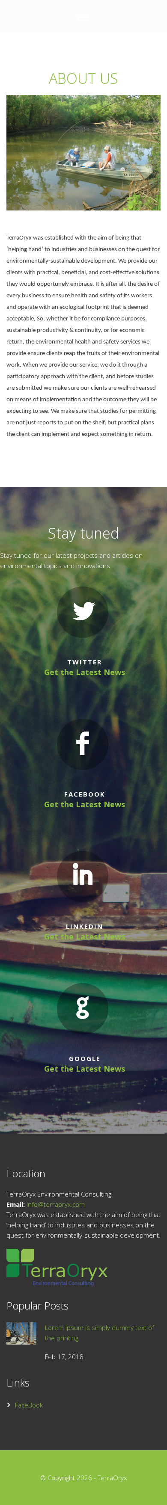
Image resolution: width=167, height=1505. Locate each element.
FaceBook (29, 1405)
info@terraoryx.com (56, 1204)
